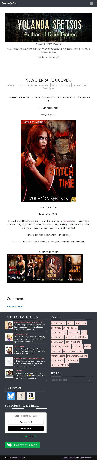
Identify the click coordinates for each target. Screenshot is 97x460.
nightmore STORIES (60, 365)
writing (70, 323)
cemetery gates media (73, 351)
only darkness (57, 360)
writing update (57, 337)
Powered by (20, 436)
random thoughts (59, 332)
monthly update (58, 355)
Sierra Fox (77, 85)
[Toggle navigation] (91, 3)
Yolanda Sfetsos (18, 457)
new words (77, 346)
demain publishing (73, 341)
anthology (82, 337)
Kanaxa (66, 221)
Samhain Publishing (60, 85)
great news (71, 337)
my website (56, 351)
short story (56, 327)
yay (85, 85)
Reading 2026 (57, 341)
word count (81, 323)
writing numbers (70, 327)
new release (74, 332)
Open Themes (86, 457)
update (87, 346)
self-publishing (72, 360)
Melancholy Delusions (77, 355)
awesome (32, 85)
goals (84, 332)
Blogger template (69, 457)
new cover (44, 85)
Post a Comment (14, 306)
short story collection (60, 346)
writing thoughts (58, 323)
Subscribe (26, 428)
